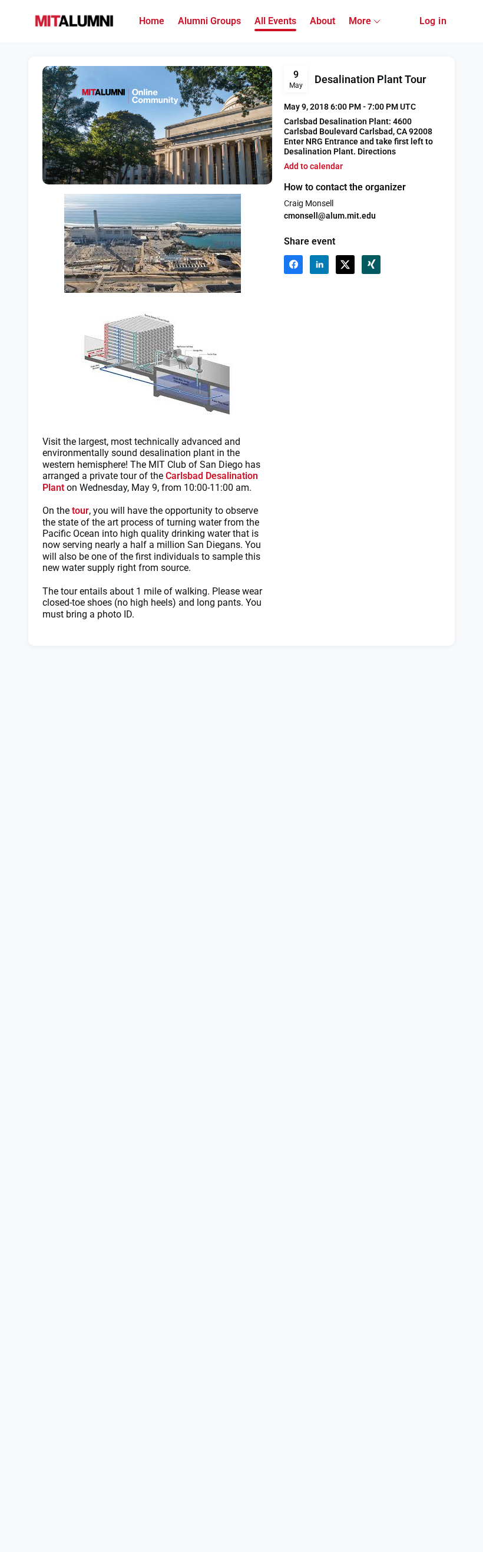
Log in (432, 21)
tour (80, 510)
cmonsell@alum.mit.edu (330, 215)
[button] (313, 166)
